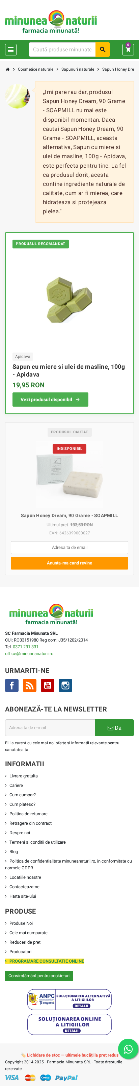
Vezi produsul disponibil (46, 399)
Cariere (16, 785)
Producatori (20, 951)
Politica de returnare (28, 813)
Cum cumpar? (22, 794)
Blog (13, 851)
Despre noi (19, 832)
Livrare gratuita (23, 775)
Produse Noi (21, 923)
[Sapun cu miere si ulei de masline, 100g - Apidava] (69, 299)
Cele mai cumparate (28, 932)
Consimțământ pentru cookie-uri (39, 975)
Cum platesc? (22, 804)
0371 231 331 (25, 646)
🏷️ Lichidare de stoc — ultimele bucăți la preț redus (70, 1055)
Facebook (12, 685)
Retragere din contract (30, 823)
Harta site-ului (22, 896)
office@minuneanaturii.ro (29, 653)
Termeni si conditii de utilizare (37, 842)
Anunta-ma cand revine (69, 562)
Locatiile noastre (25, 877)
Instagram (65, 685)
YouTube (47, 685)
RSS (29, 685)
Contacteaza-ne (24, 886)
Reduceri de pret (24, 942)
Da (117, 727)
